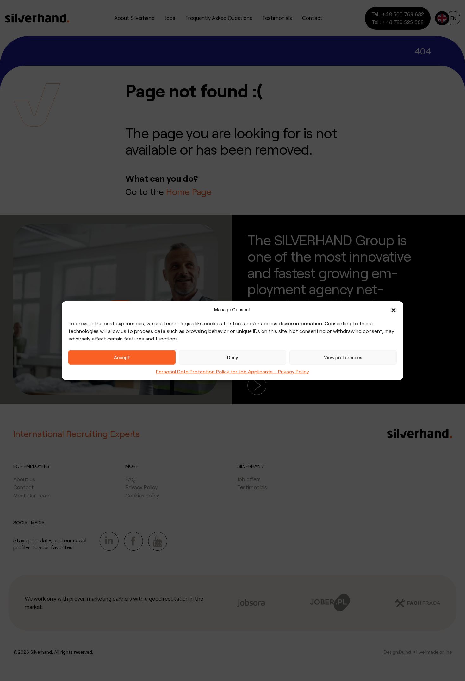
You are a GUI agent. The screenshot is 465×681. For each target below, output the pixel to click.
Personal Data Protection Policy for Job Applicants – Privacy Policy (232, 371)
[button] (393, 309)
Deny (232, 357)
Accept (122, 357)
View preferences (343, 357)
